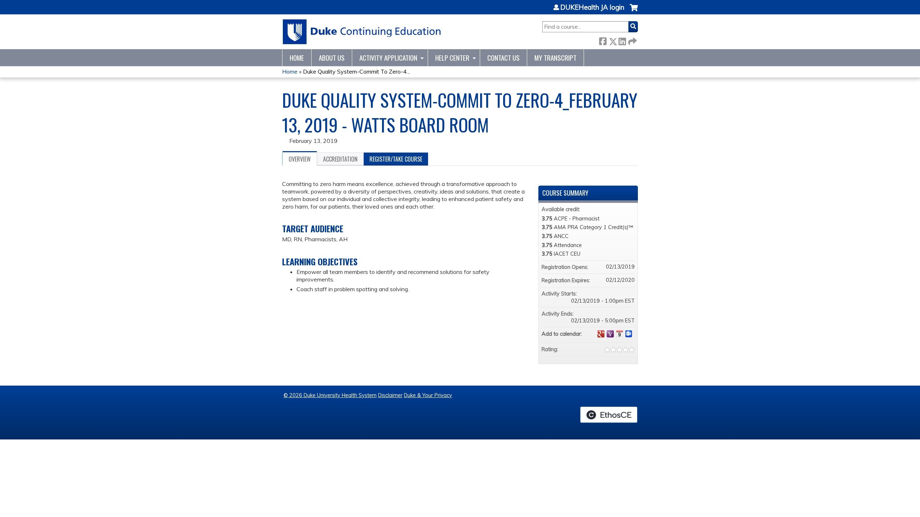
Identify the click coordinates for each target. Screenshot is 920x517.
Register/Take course (395, 159)
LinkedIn (622, 40)
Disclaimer (390, 395)
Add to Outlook (628, 333)
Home (297, 57)
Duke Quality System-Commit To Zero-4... (356, 71)
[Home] (362, 31)
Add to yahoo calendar (610, 333)
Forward (631, 40)
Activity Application (388, 57)
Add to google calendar (600, 333)
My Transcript (555, 57)
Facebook (602, 40)
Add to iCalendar (619, 333)
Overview (300, 159)
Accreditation (340, 159)
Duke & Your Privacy (428, 395)
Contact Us (503, 57)
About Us (332, 57)
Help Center (452, 57)
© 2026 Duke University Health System (330, 395)
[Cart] (634, 11)
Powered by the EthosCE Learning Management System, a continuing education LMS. (609, 414)
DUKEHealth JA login (592, 7)
